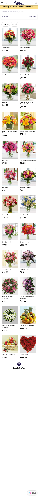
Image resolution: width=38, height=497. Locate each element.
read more (32, 16)
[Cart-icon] (36, 2)
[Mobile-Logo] (19, 2)
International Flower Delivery (10, 12)
